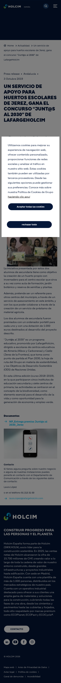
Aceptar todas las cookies (30, 206)
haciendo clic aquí (19, 196)
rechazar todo (29, 224)
